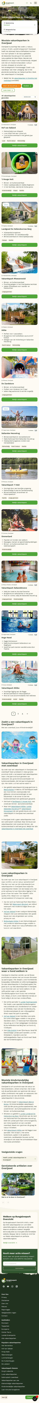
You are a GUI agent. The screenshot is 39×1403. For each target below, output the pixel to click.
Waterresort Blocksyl (20, 904)
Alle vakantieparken (9, 1338)
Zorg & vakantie (7, 1371)
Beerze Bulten (9, 789)
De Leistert (6, 1364)
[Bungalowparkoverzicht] (8, 3)
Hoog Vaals (6, 1352)
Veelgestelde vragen (9, 1313)
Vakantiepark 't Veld (11, 485)
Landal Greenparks (8, 1335)
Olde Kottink (11, 1030)
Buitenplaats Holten (11, 921)
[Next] (34, 114)
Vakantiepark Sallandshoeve (14, 588)
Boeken (26, 86)
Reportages (6, 1310)
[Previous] (3, 114)
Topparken (5, 1326)
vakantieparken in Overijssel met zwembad (17, 829)
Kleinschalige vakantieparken (12, 1383)
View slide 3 (21, 120)
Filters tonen (32, 1397)
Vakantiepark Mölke (10, 688)
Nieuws (4, 1306)
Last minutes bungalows (11, 1390)
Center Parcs (6, 1332)
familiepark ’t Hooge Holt (21, 801)
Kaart (3, 1397)
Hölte (4, 330)
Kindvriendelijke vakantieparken (13, 1386)
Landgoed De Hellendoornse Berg (16, 229)
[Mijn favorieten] (27, 3)
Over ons (5, 1303)
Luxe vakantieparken (9, 1374)
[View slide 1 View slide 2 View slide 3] (19, 111)
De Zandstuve (8, 383)
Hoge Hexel (7, 638)
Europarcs (5, 1329)
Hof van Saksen (7, 1349)
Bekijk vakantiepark (19, 145)
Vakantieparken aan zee (10, 1380)
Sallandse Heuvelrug (11, 433)
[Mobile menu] (35, 3)
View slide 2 (19, 120)
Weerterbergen (7, 1355)
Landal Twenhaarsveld (28, 1002)
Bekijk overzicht (9, 1243)
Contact (4, 1316)
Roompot (5, 1323)
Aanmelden (19, 1268)
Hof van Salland (9, 128)
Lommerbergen (7, 1358)
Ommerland (7, 536)
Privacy (4, 1297)
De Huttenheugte (8, 1361)
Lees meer (7, 90)
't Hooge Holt (7, 179)
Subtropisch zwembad (10, 1377)
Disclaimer (5, 1300)
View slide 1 (17, 120)
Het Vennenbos (7, 1345)
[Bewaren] (34, 103)
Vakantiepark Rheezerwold (14, 279)
